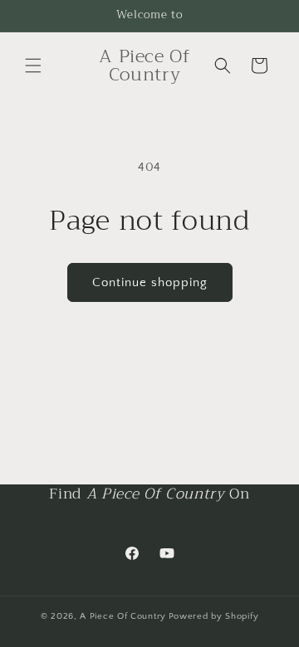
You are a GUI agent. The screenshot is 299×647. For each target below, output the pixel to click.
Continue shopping (150, 282)
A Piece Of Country (123, 616)
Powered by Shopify (214, 616)
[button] (33, 65)
